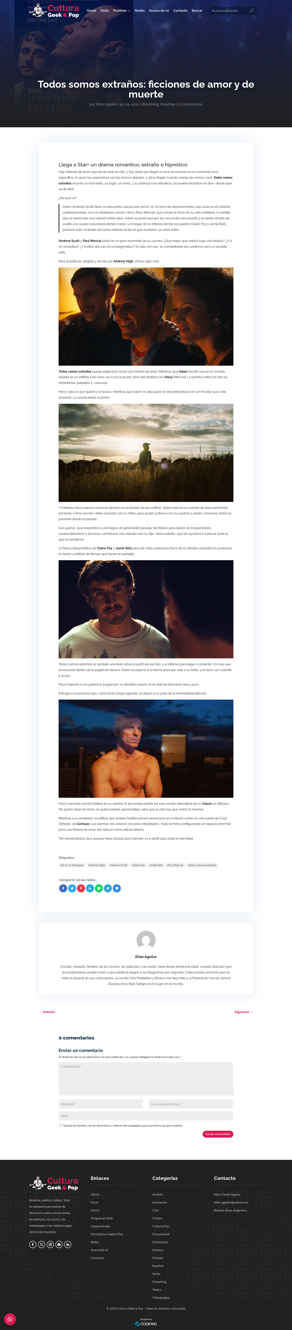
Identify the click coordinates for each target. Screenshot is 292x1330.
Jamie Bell (156, 865)
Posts (105, 10)
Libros (95, 1210)
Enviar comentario (218, 1134)
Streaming (150, 104)
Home (91, 10)
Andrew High (96, 865)
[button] (10, 1319)
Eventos (157, 1250)
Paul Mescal (175, 865)
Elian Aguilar (106, 104)
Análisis (157, 1194)
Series (156, 1273)
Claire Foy (138, 865)
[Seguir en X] (41, 1244)
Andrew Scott (118, 865)
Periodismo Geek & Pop (107, 1234)
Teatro (156, 1289)
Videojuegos (160, 1297)
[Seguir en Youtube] (59, 1244)
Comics (157, 1218)
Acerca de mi (159, 10)
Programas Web (102, 1218)
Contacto (180, 10)
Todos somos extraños (202, 865)
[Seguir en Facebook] (32, 1244)
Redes (140, 10)
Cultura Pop (160, 1226)
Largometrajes (100, 1226)
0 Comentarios (190, 104)
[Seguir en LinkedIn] (67, 1244)
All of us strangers (72, 865)
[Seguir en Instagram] (50, 1244)
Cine (155, 1210)
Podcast (157, 1258)
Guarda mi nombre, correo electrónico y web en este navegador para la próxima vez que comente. (123, 1125)
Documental (160, 1234)
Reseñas (168, 104)
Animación (159, 1202)
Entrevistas (160, 1242)
